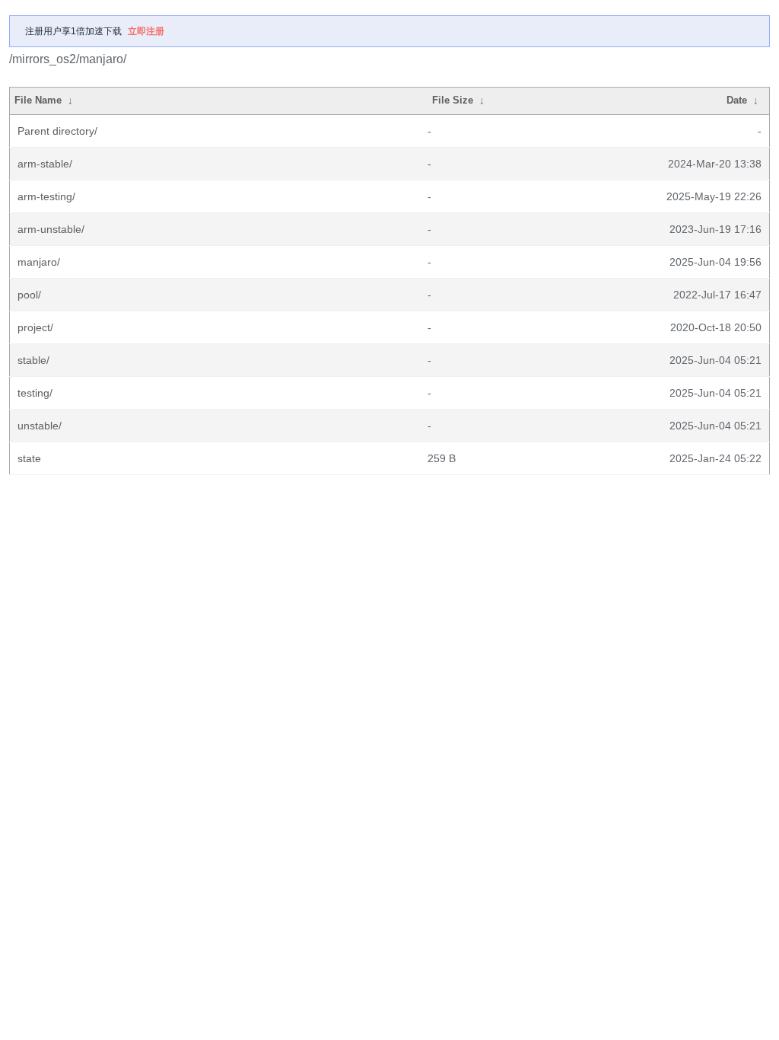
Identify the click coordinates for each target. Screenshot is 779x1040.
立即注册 (146, 31)
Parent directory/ (57, 131)
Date (737, 100)
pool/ (29, 295)
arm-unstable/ (50, 229)
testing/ (34, 393)
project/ (35, 327)
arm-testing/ (46, 196)
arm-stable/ (44, 164)
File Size (452, 100)
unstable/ (39, 426)
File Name (38, 100)
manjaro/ (38, 262)
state (29, 458)
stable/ (33, 360)
